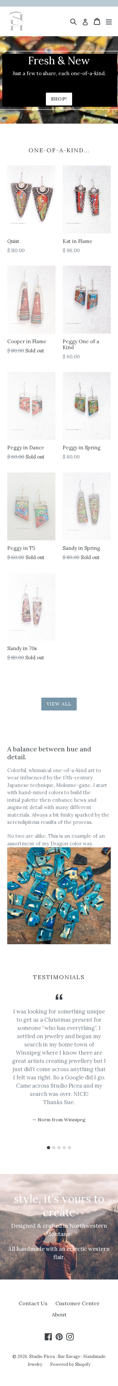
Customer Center (77, 1303)
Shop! (59, 99)
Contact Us (33, 1303)
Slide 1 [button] (48, 1147)
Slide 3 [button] (59, 1147)
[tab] (48, 1147)
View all (59, 704)
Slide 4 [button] (64, 1147)
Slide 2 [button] (53, 1147)
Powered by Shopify (70, 1364)
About (59, 1314)
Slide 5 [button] (69, 1147)
